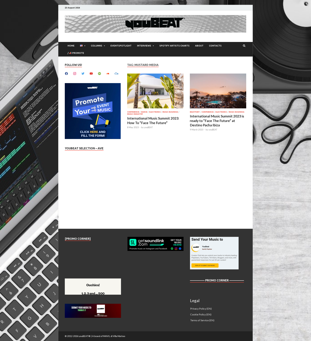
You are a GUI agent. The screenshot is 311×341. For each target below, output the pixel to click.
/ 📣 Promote (76, 53)
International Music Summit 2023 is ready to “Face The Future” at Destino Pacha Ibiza (217, 120)
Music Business (170, 112)
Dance (144, 112)
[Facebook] (66, 73)
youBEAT (148, 127)
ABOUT (199, 45)
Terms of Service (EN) (202, 320)
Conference (133, 112)
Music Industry (135, 114)
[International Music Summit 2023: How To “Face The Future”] (155, 91)
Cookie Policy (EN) (200, 314)
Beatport (195, 112)
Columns (96, 45)
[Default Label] (91, 73)
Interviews (144, 45)
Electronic (155, 112)
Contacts (215, 45)
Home (71, 45)
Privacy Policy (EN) (201, 308)
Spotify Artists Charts (174, 45)
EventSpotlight (121, 45)
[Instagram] (74, 73)
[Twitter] (83, 73)
